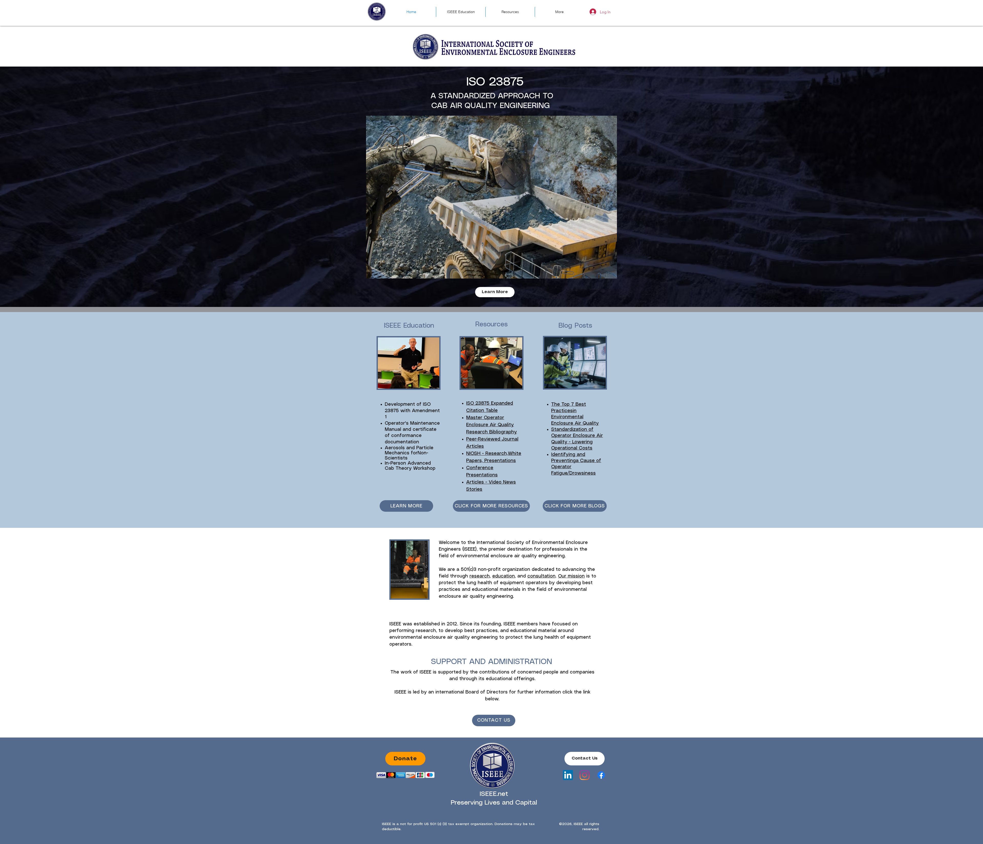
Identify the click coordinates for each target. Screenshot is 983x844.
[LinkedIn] (568, 775)
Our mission (571, 576)
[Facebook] (601, 775)
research (479, 576)
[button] (491, 197)
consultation (541, 576)
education (503, 576)
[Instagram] (585, 775)
